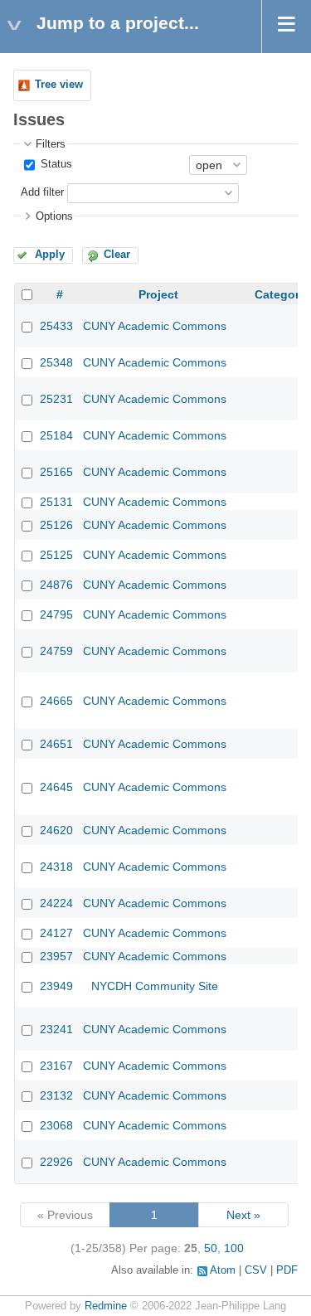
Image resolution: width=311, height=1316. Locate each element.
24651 (56, 743)
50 (210, 1248)
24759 (56, 651)
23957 (56, 956)
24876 (56, 584)
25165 (56, 471)
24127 (56, 933)
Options (54, 216)
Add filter (42, 192)
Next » (243, 1214)
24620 (56, 830)
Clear (117, 254)
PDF (287, 1270)
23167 (56, 1065)
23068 (56, 1125)
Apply (50, 254)
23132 (56, 1095)
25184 (56, 435)
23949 (56, 986)
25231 (56, 398)
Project (158, 294)
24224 (56, 903)
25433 (56, 326)
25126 (56, 525)
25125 (56, 554)
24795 (56, 614)
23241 (56, 1029)
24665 (56, 700)
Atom (223, 1270)
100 (234, 1248)
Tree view (59, 84)
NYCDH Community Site (154, 986)
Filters (51, 144)
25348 (56, 362)
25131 (56, 501)
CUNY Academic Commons (154, 326)
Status (54, 164)
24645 (56, 787)
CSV (256, 1270)
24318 (56, 866)
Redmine (106, 1306)
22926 (56, 1161)
